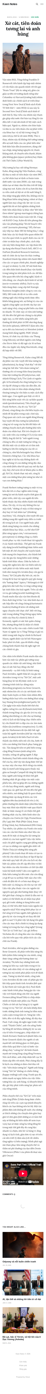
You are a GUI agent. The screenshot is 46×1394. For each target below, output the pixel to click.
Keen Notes (10, 4)
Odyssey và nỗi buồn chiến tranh (19, 1261)
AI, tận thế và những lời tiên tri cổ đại (22, 1299)
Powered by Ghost (23, 1377)
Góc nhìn (35, 17)
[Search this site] (37, 4)
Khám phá (23, 1365)
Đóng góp (23, 1369)
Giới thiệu (23, 1362)
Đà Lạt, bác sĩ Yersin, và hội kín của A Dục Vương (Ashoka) (22, 1338)
